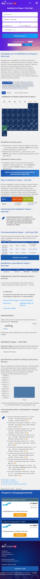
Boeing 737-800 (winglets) (11, 300)
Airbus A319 (7, 303)
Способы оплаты (6, 552)
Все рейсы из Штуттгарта (10, 482)
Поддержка (5, 551)
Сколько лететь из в (14, 484)
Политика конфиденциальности (10, 561)
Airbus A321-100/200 (9, 308)
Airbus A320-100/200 (26, 300)
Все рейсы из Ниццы (9, 480)
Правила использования (8, 559)
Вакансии (4, 556)
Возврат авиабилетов (7, 554)
